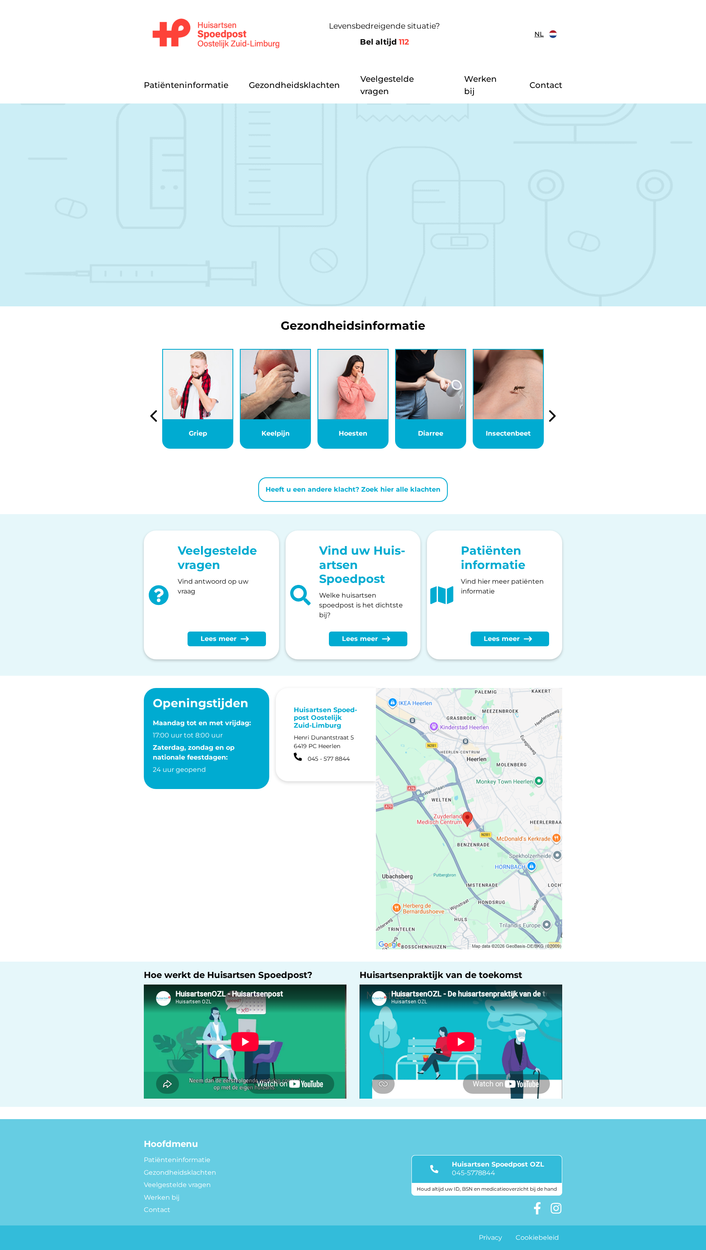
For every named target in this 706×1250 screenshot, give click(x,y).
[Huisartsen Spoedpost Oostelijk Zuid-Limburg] (216, 34)
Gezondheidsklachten (294, 85)
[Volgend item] (552, 417)
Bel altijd (384, 42)
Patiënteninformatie (186, 85)
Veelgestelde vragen (387, 85)
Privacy (490, 1237)
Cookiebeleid (537, 1237)
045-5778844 (473, 1173)
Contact (546, 85)
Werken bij (480, 85)
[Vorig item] (153, 417)
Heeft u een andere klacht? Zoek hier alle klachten (353, 489)
